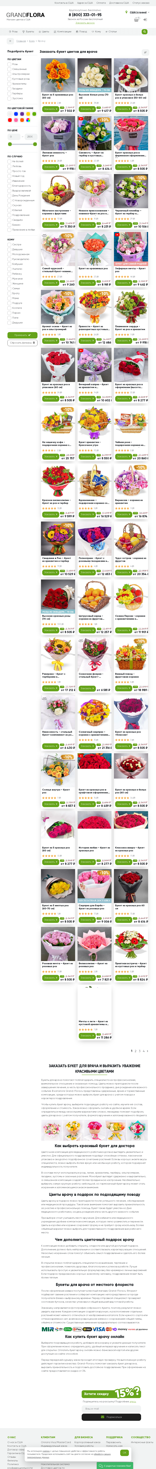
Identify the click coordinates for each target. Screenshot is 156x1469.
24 (131, 103)
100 (59, 624)
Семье (16, 288)
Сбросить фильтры (21, 343)
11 (131, 335)
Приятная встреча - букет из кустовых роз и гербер (131, 965)
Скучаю (17, 205)
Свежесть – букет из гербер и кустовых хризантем (91, 155)
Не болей (17, 161)
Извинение (18, 181)
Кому (98, 32)
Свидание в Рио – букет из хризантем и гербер (56, 559)
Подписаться (114, 1417)
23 (58, 277)
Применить (20, 335)
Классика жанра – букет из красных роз (130, 849)
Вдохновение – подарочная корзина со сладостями (93, 502)
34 (131, 798)
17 (131, 856)
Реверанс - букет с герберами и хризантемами (53, 676)
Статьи (113, 32)
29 (131, 219)
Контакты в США (64, 3)
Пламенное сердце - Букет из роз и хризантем (130, 328)
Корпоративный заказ (87, 1442)
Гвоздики (17, 89)
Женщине (17, 284)
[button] (115, 1465)
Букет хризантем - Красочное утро (90, 443)
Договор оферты (17, 1450)
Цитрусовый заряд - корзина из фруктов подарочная (91, 618)
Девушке (17, 249)
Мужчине (17, 279)
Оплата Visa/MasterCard (56, 1442)
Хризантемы (19, 84)
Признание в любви (23, 230)
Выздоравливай (21, 191)
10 (58, 219)
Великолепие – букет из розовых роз (93, 965)
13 (58, 856)
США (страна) (138, 12)
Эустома (17, 98)
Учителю (17, 269)
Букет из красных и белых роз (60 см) (130, 791)
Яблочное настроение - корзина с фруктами (56, 212)
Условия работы (84, 1446)
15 (58, 508)
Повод (83, 32)
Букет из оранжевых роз (93, 268)
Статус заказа (141, 3)
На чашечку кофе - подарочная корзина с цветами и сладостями (55, 444)
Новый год (18, 176)
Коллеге (17, 308)
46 (131, 277)
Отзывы (11, 1457)
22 (131, 392)
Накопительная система (55, 1464)
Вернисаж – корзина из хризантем (129, 501)
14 (95, 392)
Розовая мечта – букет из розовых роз (57, 965)
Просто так (19, 171)
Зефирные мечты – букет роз (130, 270)
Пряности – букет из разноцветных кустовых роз (93, 328)
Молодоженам (20, 254)
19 (58, 566)
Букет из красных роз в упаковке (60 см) (56, 386)
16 (95, 219)
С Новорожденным (23, 200)
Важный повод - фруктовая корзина (127, 675)
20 (95, 161)
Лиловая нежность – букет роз (54, 154)
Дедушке (17, 323)
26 (95, 335)
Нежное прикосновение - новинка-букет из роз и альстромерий (94, 213)
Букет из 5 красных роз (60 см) (56, 849)
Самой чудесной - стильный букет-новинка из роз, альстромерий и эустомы (57, 270)
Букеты (30, 32)
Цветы (45, 32)
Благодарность (21, 186)
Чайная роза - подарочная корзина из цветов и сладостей (129, 444)
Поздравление (21, 215)
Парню (16, 313)
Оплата (101, 3)
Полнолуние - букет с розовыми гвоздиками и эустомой (93, 560)
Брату (16, 293)
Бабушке (17, 264)
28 (58, 161)
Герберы (17, 93)
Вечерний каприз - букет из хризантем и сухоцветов (94, 386)
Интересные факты (142, 1442)
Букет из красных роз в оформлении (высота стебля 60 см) (129, 386)
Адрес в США (85, 3)
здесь (133, 1402)
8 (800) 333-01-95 (85, 15)
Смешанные (19, 69)
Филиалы (12, 1461)
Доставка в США (119, 3)
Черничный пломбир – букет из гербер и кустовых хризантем (128, 213)
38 (95, 103)
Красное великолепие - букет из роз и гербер (56, 501)
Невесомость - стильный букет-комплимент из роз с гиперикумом (57, 734)
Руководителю (20, 259)
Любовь (16, 166)
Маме (15, 298)
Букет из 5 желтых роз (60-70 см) (55, 907)
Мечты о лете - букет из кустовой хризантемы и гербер (93, 1023)
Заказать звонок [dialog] (85, 23)
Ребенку (17, 274)
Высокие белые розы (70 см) (93, 96)
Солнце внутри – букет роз (56, 791)
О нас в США (15, 1442)
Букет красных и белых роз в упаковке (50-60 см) (130, 96)
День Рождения (21, 195)
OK (124, 1453)
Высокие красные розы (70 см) (56, 617)
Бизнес (16, 225)
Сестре (16, 244)
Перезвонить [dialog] (113, 1442)
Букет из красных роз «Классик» (128, 733)
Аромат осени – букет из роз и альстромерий (57, 328)
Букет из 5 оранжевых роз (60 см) (57, 96)
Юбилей (17, 210)
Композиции (64, 32)
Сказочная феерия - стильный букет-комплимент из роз (91, 676)
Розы (15, 32)
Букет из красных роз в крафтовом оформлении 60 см (93, 792)
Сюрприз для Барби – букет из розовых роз (92, 907)
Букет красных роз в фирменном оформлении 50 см (129, 155)
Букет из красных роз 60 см (130, 907)
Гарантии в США (17, 1453)
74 (95, 798)
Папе (15, 318)
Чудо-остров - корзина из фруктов (130, 559)
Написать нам (114, 1446)
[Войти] (145, 19)
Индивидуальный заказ (54, 1446)
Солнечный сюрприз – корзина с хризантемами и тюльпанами (94, 734)
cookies (46, 1451)
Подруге (17, 303)
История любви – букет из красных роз (94, 849)
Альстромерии (21, 74)
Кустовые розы (21, 79)
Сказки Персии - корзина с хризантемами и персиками (130, 618)
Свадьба (17, 220)
